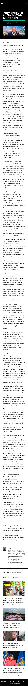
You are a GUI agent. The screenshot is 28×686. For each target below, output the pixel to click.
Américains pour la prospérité (12, 572)
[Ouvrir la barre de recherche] (22, 3)
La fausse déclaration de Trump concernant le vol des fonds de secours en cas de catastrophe (13, 530)
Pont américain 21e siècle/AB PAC (13, 577)
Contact (25, 682)
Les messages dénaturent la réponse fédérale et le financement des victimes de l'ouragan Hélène (13, 537)
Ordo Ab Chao (8, 682)
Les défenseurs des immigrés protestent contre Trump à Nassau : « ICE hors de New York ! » (14, 625)
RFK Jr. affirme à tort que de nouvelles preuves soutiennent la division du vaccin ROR (13, 645)
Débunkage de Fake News (13, 526)
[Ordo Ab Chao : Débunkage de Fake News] (5, 3)
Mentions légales (17, 682)
